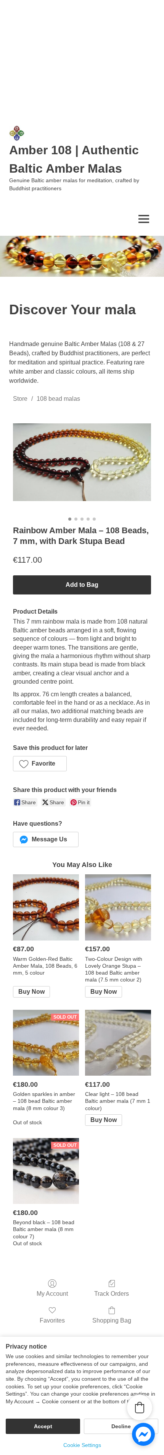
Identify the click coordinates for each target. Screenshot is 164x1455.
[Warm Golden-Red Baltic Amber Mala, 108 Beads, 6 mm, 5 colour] (46, 907)
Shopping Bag (111, 1320)
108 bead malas (58, 398)
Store (20, 398)
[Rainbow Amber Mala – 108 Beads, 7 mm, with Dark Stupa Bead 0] (82, 462)
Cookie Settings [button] (82, 1445)
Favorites (52, 1320)
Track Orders (111, 1293)
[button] (40, 763)
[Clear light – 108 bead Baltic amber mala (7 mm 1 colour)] (118, 1043)
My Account (52, 1293)
